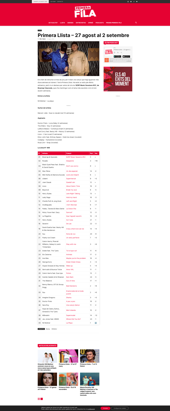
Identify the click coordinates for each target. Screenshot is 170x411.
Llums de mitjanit (72, 175)
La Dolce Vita (71, 209)
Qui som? (53, 1)
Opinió (90, 23)
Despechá (70, 161)
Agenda (70, 23)
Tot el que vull (71, 251)
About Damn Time (73, 186)
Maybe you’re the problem (76, 258)
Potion (68, 273)
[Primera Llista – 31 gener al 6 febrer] (47, 379)
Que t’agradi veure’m (74, 216)
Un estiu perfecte (72, 238)
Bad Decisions (71, 286)
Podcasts (100, 23)
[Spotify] (131, 1)
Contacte (60, 1)
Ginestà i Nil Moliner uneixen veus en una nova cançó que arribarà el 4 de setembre (47, 367)
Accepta (105, 408)
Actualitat (53, 23)
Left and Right (71, 201)
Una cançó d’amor (73, 305)
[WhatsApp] (39, 336)
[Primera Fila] (85, 11)
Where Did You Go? (73, 319)
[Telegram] (43, 336)
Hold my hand (71, 197)
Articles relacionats (47, 345)
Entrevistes (81, 23)
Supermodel (70, 315)
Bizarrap (48, 329)
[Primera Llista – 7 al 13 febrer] (89, 356)
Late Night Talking (73, 194)
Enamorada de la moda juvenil (74, 292)
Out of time (70, 281)
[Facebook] (51, 336)
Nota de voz (70, 234)
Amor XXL (70, 269)
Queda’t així (70, 182)
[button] (136, 23)
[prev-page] (39, 399)
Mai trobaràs (71, 310)
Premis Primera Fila (114, 23)
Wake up (69, 266)
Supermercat (71, 179)
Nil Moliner (54, 329)
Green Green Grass (73, 262)
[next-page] (42, 399)
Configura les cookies (120, 408)
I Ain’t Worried (71, 205)
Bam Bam (69, 277)
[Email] (56, 336)
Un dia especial (71, 171)
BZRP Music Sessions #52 (75, 157)
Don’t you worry (72, 166)
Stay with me (71, 244)
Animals (69, 254)
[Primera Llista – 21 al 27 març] (68, 356)
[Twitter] (47, 336)
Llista (62, 23)
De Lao (68, 224)
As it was (69, 220)
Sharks (68, 297)
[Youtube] (136, 1)
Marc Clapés (43, 39)
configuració (91, 409)
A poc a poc (70, 301)
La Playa (69, 323)
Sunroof (69, 212)
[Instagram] (128, 1)
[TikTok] (134, 1)
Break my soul (71, 190)
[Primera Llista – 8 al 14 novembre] (68, 379)
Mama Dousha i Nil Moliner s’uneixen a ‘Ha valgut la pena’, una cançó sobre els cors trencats (89, 391)
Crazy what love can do (75, 229)
